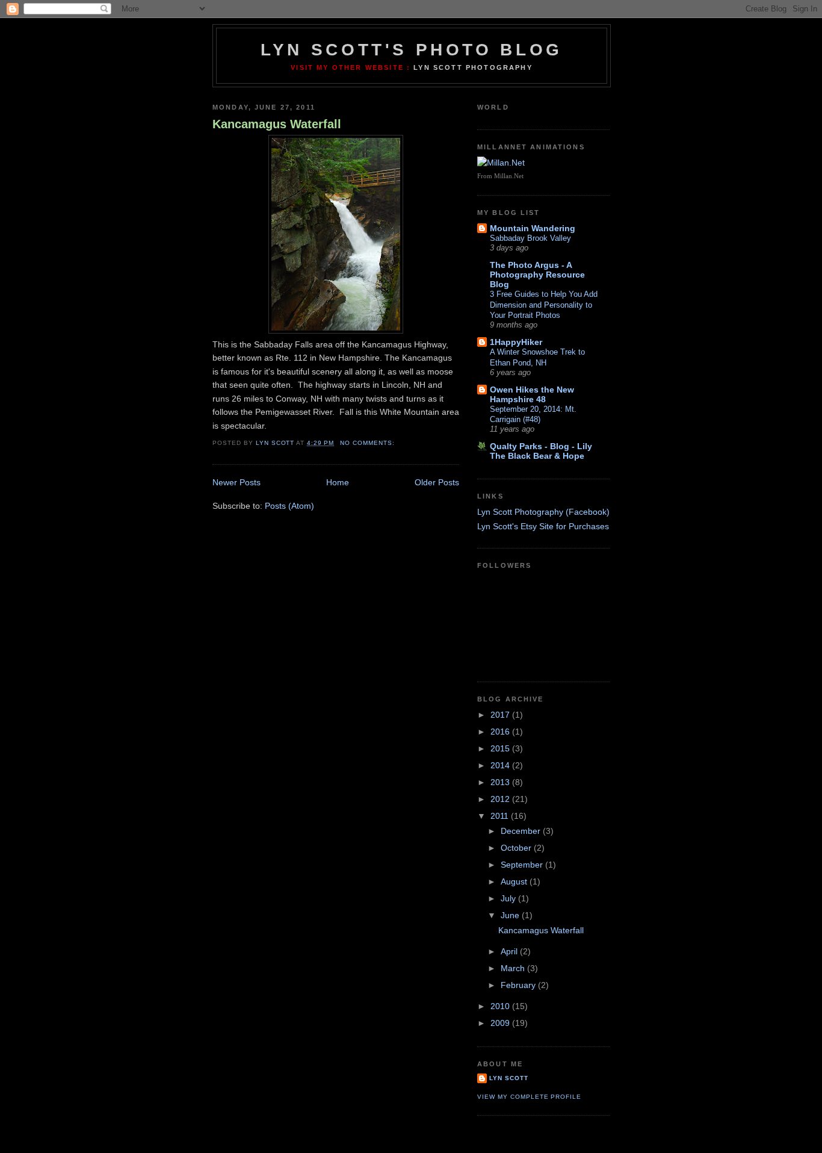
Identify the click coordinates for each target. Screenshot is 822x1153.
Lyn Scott (508, 1078)
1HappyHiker (516, 342)
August (515, 881)
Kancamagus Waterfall (276, 124)
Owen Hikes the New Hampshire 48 (532, 394)
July (509, 898)
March (514, 968)
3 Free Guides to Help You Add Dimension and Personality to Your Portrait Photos (544, 305)
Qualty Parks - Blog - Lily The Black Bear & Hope (541, 451)
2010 (501, 1006)
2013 (501, 782)
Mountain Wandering (532, 228)
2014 (501, 765)
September (523, 864)
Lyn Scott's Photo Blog (412, 49)
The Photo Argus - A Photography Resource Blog (537, 274)
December (522, 831)
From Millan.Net (500, 175)
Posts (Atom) (289, 506)
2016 (501, 731)
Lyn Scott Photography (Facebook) (543, 512)
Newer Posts (236, 482)
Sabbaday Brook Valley (530, 238)
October (517, 848)
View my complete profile (529, 1096)
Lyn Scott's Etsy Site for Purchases (543, 526)
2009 (501, 1023)
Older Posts (437, 482)
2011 (500, 816)
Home (337, 482)
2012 (501, 799)
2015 (501, 748)
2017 (501, 714)
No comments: (368, 443)
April (510, 951)
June (511, 915)
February (519, 985)
